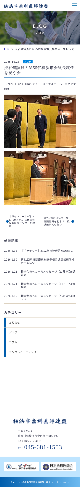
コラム (13, 342)
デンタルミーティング (23, 352)
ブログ (27, 61)
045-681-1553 (43, 447)
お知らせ (14, 322)
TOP (7, 49)
